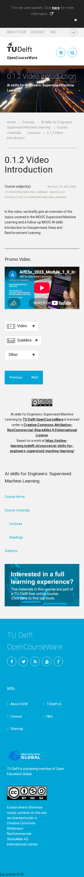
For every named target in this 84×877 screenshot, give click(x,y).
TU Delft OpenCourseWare (43, 419)
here (56, 8)
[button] (74, 20)
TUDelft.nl (53, 704)
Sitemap (16, 729)
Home (11, 122)
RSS (35, 661)
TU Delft (58, 661)
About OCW (16, 32)
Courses (28, 122)
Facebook (11, 661)
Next (35, 377)
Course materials (17, 510)
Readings (16, 537)
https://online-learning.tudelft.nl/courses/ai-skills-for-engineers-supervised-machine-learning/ (42, 446)
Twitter (23, 661)
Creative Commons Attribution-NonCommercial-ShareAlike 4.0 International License (42, 430)
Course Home (15, 497)
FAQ (53, 32)
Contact (38, 32)
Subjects (11, 551)
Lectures (34, 133)
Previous (15, 377)
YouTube (46, 661)
